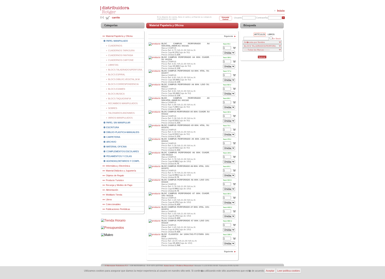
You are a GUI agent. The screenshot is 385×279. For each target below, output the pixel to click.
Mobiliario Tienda (114, 194)
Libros (109, 199)
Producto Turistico (115, 180)
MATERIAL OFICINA (116, 146)
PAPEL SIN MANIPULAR (118, 122)
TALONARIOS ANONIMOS (121, 113)
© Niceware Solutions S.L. (117, 266)
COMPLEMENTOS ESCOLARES (122, 151)
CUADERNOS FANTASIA (120, 55)
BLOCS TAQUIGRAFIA (119, 98)
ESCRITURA (112, 127)
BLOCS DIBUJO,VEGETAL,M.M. (124, 79)
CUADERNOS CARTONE (121, 60)
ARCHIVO (111, 142)
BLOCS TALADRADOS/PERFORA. (125, 69)
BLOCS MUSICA (116, 94)
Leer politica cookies (288, 270)
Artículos (259, 34)
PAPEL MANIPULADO (117, 41)
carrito (116, 17)
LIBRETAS (113, 65)
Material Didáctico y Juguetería (121, 170)
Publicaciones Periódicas (118, 209)
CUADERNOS (115, 45)
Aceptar (270, 270)
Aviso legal (169, 266)
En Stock (276, 38)
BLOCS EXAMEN (116, 89)
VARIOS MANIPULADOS (120, 118)
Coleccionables (113, 204)
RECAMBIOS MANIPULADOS (123, 103)
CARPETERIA (113, 137)
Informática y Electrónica (118, 166)
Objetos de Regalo (115, 175)
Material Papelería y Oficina (119, 36)
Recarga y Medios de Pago (119, 185)
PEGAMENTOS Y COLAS (119, 156)
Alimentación (112, 190)
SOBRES (112, 108)
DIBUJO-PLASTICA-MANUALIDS (122, 132)
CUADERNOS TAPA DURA (121, 50)
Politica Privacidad (184, 266)
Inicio (281, 10)
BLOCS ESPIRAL (116, 74)
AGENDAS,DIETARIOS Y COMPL (123, 161)
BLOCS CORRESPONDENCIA (123, 84)
